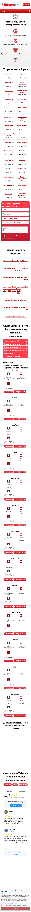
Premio (10, 300)
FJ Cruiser (17, 269)
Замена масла (8, 74)
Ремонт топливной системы (9, 134)
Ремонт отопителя (22, 125)
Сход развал (22, 74)
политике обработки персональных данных (13, 902)
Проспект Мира (15, 613)
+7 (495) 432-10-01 (20, 499)
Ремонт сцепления (9, 142)
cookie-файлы (23, 897)
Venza (11, 317)
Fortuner (23, 268)
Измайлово (15, 694)
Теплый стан (15, 425)
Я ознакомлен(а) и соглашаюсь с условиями (16, 905)
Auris (10, 261)
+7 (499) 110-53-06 (20, 552)
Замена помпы (9, 91)
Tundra (7, 317)
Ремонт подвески (22, 185)
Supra (18, 307)
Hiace (9, 277)
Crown (9, 268)
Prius (17, 300)
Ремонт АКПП (8, 194)
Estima (13, 268)
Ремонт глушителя (9, 160)
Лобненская (15, 558)
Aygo (18, 261)
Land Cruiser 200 (4, 289)
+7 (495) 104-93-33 (20, 472)
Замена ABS (22, 160)
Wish (21, 317)
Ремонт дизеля (22, 168)
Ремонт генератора (9, 177)
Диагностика (22, 134)
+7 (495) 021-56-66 (20, 661)
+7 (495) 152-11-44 (20, 392)
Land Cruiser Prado (14, 289)
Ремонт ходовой (22, 107)
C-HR (22, 261)
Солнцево (15, 371)
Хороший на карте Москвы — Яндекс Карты (15, 857)
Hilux (20, 277)
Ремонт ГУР (9, 168)
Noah (27, 287)
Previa (14, 300)
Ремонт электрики (22, 99)
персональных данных (6, 901)
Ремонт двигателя (22, 142)
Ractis (21, 300)
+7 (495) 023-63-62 (20, 525)
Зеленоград (15, 478)
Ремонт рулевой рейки (22, 117)
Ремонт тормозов (9, 125)
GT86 (27, 268)
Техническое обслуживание (22, 194)
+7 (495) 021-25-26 (20, 715)
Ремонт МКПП (9, 82)
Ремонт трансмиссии (22, 83)
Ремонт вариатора (9, 185)
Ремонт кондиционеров (22, 177)
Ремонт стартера (8, 150)
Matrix (23, 287)
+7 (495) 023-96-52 (20, 634)
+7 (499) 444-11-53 (20, 579)
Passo (6, 300)
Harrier (5, 277)
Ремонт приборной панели (22, 91)
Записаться (9, 392)
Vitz (18, 317)
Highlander (14, 277)
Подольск (15, 585)
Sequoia (8, 307)
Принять (15, 908)
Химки (15, 667)
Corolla (4, 268)
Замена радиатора (9, 108)
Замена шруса (9, 99)
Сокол (15, 452)
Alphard (6, 261)
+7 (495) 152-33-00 (20, 419)
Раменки (15, 398)
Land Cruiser (26, 278)
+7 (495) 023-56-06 (20, 688)
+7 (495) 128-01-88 (20, 606)
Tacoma (22, 307)
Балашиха (15, 640)
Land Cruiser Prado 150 (18, 290)
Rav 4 (25, 300)
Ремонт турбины (8, 117)
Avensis (14, 261)
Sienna (13, 307)
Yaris (24, 317)
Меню (3, 11)
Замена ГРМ (22, 150)
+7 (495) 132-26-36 (20, 446)
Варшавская (15, 505)
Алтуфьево (15, 531)
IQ (22, 277)
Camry (26, 261)
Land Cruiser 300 (9, 289)
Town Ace (26, 308)
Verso (15, 317)
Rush (4, 307)
